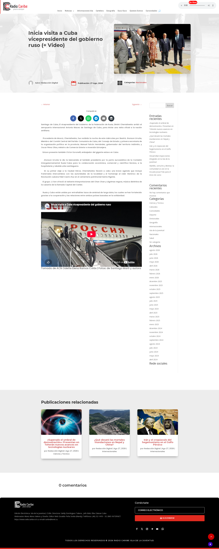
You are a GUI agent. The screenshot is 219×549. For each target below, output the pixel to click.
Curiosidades (154, 211)
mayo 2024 (154, 355)
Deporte (152, 215)
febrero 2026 (154, 273)
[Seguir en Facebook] (137, 529)
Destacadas (154, 218)
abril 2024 (153, 359)
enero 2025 (154, 324)
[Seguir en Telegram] (152, 529)
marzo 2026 (154, 269)
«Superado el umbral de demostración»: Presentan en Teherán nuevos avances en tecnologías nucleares (61, 443)
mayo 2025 (154, 309)
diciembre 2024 (155, 328)
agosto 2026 (154, 250)
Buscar (170, 105)
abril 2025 (153, 312)
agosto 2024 (154, 344)
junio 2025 (153, 305)
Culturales (153, 207)
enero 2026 (154, 277)
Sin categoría (154, 242)
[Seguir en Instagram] (147, 529)
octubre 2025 (154, 289)
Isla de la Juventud (156, 230)
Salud (151, 238)
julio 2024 (153, 348)
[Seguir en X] (142, 529)
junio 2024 (153, 352)
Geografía (153, 222)
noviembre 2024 (156, 332)
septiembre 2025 (156, 293)
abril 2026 (153, 266)
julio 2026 (153, 254)
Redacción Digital (49, 83)
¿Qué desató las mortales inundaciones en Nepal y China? (160, 139)
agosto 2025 (154, 297)
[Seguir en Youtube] (157, 529)
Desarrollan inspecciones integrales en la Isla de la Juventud (159, 159)
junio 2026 (153, 258)
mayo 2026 (154, 262)
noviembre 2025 (156, 285)
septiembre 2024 (156, 340)
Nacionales (141, 82)
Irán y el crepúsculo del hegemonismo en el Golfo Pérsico (160, 149)
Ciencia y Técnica (156, 203)
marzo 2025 (154, 316)
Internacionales (155, 226)
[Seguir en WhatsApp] (162, 528)
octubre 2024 (154, 336)
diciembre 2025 (155, 281)
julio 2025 (153, 301)
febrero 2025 (154, 320)
